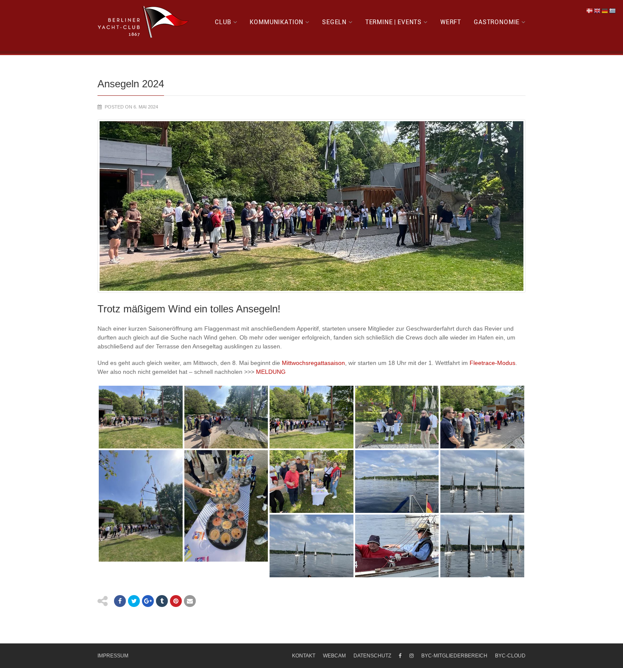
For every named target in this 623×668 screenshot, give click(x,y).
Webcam (334, 656)
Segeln (334, 22)
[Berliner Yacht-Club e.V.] (143, 22)
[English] (597, 10)
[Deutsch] (605, 10)
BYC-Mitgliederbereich (454, 656)
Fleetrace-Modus (492, 362)
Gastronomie (497, 22)
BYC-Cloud (510, 656)
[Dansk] (590, 10)
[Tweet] (134, 601)
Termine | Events (393, 22)
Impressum (112, 656)
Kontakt (303, 656)
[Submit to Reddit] (176, 601)
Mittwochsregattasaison (313, 362)
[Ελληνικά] (613, 10)
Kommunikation (276, 22)
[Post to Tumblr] (162, 601)
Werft (450, 22)
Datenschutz (372, 656)
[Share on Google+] (148, 601)
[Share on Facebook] (120, 601)
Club (223, 22)
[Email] (190, 601)
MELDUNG (271, 371)
